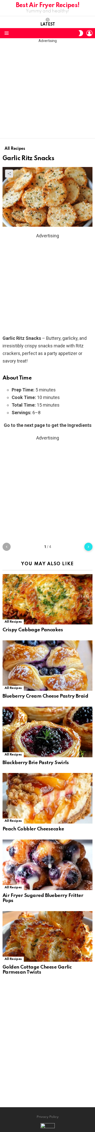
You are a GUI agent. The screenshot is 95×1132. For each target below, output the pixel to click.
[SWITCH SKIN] (81, 33)
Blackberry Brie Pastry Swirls (36, 762)
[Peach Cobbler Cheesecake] (47, 798)
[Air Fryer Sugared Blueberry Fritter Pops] (47, 865)
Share (9, 174)
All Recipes (13, 621)
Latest (47, 25)
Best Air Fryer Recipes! (48, 5)
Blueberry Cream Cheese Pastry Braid (45, 696)
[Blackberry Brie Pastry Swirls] (47, 732)
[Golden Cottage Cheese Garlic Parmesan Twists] (47, 936)
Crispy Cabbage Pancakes (33, 629)
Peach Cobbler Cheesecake (33, 829)
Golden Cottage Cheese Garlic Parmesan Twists (37, 970)
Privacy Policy (47, 1117)
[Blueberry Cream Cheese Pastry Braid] (47, 665)
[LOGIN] (89, 33)
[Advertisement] (47, 90)
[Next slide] (88, 547)
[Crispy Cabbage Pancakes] (47, 599)
